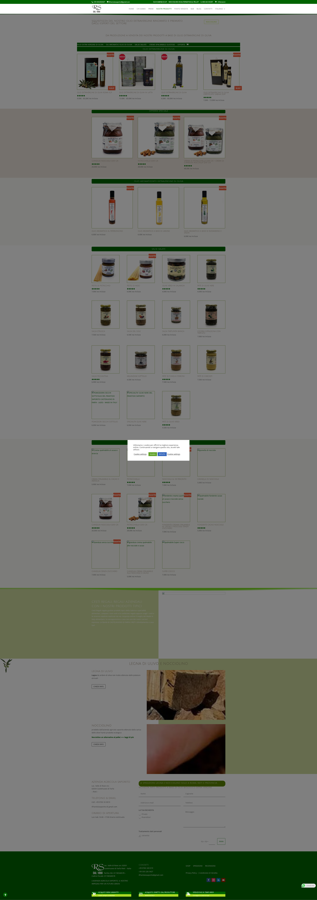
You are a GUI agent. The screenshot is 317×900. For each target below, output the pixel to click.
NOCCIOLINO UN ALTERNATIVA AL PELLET (184, 2)
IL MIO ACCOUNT (207, 2)
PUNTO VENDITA (181, 9)
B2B (192, 9)
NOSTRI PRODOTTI (164, 9)
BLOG (199, 9)
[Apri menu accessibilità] (5, 895)
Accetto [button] (153, 454)
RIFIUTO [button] (162, 454)
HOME (131, 9)
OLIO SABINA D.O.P (160, 2)
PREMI (151, 9)
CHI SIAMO (141, 9)
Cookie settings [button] (140, 454)
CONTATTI (208, 9)
